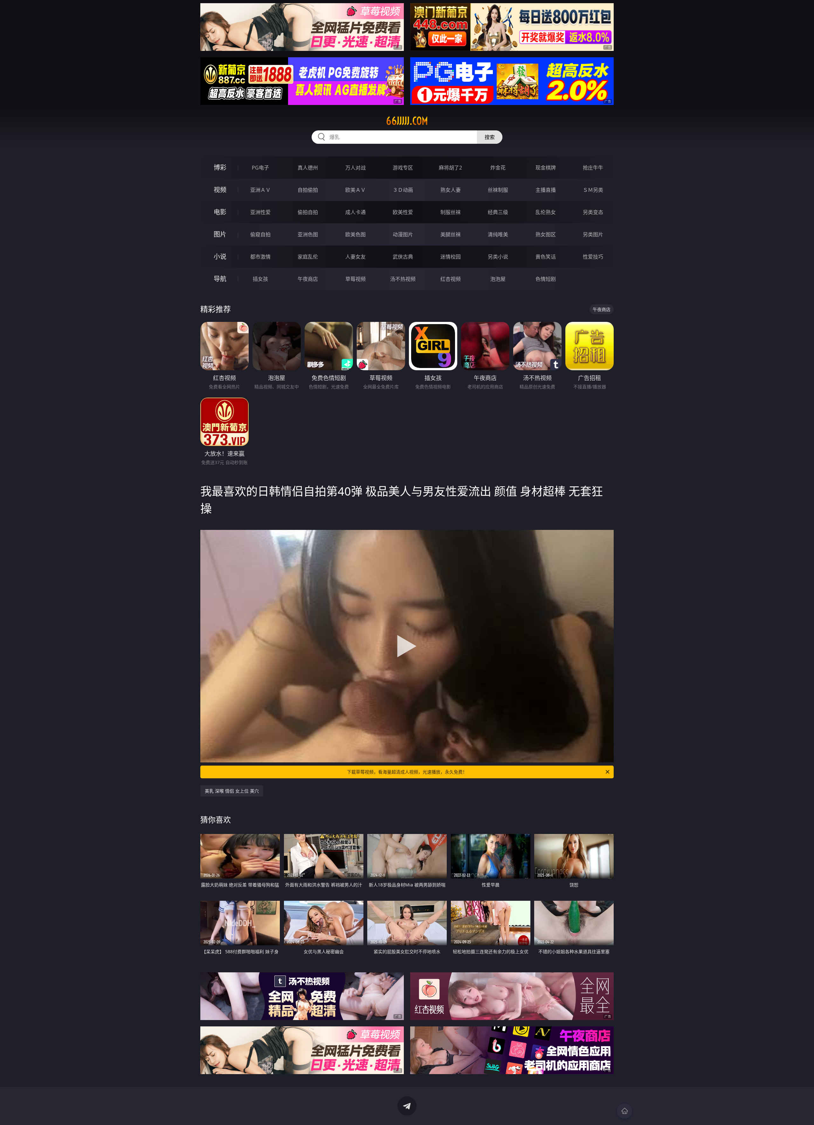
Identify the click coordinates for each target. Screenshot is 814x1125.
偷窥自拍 (260, 234)
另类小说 (498, 256)
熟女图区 (545, 234)
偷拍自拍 (308, 212)
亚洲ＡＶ (260, 189)
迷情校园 (450, 256)
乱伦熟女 (545, 212)
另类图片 (593, 234)
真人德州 (308, 167)
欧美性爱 (403, 212)
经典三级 (498, 212)
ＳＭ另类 (593, 189)
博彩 (220, 167)
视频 (220, 189)
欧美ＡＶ (355, 189)
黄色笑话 (545, 256)
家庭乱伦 (308, 256)
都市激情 (260, 256)
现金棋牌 (545, 167)
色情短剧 (545, 278)
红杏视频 (450, 278)
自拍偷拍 (308, 189)
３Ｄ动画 (403, 189)
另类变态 (593, 212)
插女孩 (260, 278)
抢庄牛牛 (593, 167)
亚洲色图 (308, 234)
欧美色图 (355, 234)
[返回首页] (624, 1111)
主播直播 (545, 189)
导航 (220, 278)
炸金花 (498, 167)
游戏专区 (403, 167)
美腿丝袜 (450, 234)
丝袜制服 (498, 189)
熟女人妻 (450, 189)
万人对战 (355, 167)
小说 (220, 256)
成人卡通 (355, 212)
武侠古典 (403, 256)
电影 (220, 212)
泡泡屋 (498, 278)
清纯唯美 (498, 234)
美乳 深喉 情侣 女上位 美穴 (232, 791)
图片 (220, 234)
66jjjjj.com (407, 121)
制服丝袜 (450, 212)
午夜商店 (308, 278)
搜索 (490, 137)
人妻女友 (355, 256)
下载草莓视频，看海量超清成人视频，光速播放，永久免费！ (407, 772)
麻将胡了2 (450, 167)
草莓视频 (355, 278)
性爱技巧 (593, 256)
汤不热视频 (403, 278)
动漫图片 (403, 234)
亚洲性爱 (260, 212)
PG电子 (260, 167)
